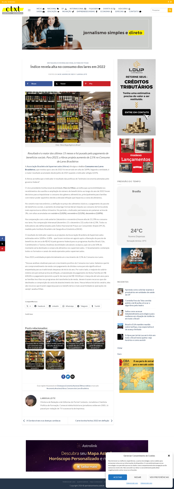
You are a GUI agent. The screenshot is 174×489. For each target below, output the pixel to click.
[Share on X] (2, 243)
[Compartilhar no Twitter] (68, 377)
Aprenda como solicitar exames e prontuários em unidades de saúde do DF (140, 292)
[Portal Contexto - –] (13, 10)
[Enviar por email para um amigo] (72, 377)
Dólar (119, 348)
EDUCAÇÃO (52, 11)
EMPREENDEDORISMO (86, 11)
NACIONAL (51, 9)
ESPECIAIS (119, 11)
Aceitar (117, 477)
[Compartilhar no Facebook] (63, 377)
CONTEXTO (134, 11)
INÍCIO (39, 9)
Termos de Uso (69, 482)
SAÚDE (39, 11)
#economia (51, 388)
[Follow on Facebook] (168, 2)
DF (63, 9)
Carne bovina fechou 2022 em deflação (92, 420)
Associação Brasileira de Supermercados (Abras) (48, 166)
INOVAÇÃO (66, 11)
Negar (137, 477)
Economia (61, 63)
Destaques (51, 63)
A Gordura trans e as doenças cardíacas (43, 420)
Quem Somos (82, 482)
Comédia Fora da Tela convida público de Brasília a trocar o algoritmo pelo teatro (138, 302)
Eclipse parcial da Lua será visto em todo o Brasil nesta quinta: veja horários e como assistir (140, 337)
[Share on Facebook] (2, 238)
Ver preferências (159, 477)
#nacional (58, 388)
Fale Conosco (96, 482)
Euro (119, 354)
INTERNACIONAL (77, 9)
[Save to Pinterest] (2, 248)
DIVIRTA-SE (108, 9)
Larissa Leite (82, 74)
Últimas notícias (81, 63)
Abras (64, 388)
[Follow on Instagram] (171, 2)
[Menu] (29, 10)
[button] (169, 455)
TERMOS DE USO (132, 483)
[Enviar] (170, 10)
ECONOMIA (105, 11)
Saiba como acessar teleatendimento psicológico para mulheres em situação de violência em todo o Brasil (139, 315)
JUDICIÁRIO (123, 9)
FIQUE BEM (93, 9)
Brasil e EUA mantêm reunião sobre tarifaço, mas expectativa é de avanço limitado (139, 326)
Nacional (70, 63)
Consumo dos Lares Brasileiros (78, 388)
